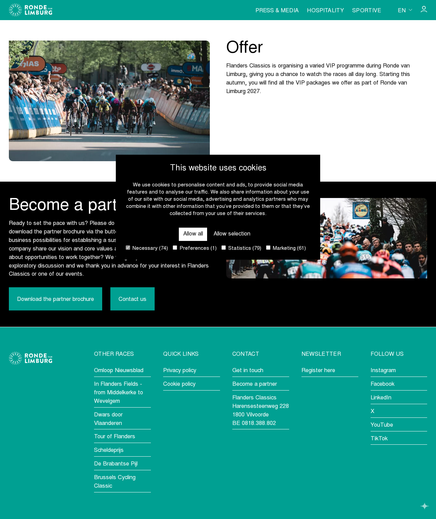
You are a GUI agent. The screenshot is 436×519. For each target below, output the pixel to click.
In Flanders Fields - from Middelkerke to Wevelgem (118, 393)
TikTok (379, 439)
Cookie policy (179, 384)
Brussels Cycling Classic (115, 482)
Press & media (277, 11)
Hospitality (325, 11)
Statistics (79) (244, 248)
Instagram (383, 370)
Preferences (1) (197, 248)
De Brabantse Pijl (116, 464)
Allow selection (232, 233)
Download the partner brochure (55, 299)
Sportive (367, 11)
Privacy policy (179, 370)
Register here (318, 370)
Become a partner (254, 384)
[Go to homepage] (30, 9)
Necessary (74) (149, 248)
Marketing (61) (288, 248)
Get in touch (247, 370)
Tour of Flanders (114, 437)
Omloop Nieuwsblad (118, 370)
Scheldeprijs (109, 450)
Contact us (132, 299)
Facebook (382, 384)
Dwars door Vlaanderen (108, 419)
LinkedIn (381, 398)
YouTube (382, 425)
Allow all (193, 233)
